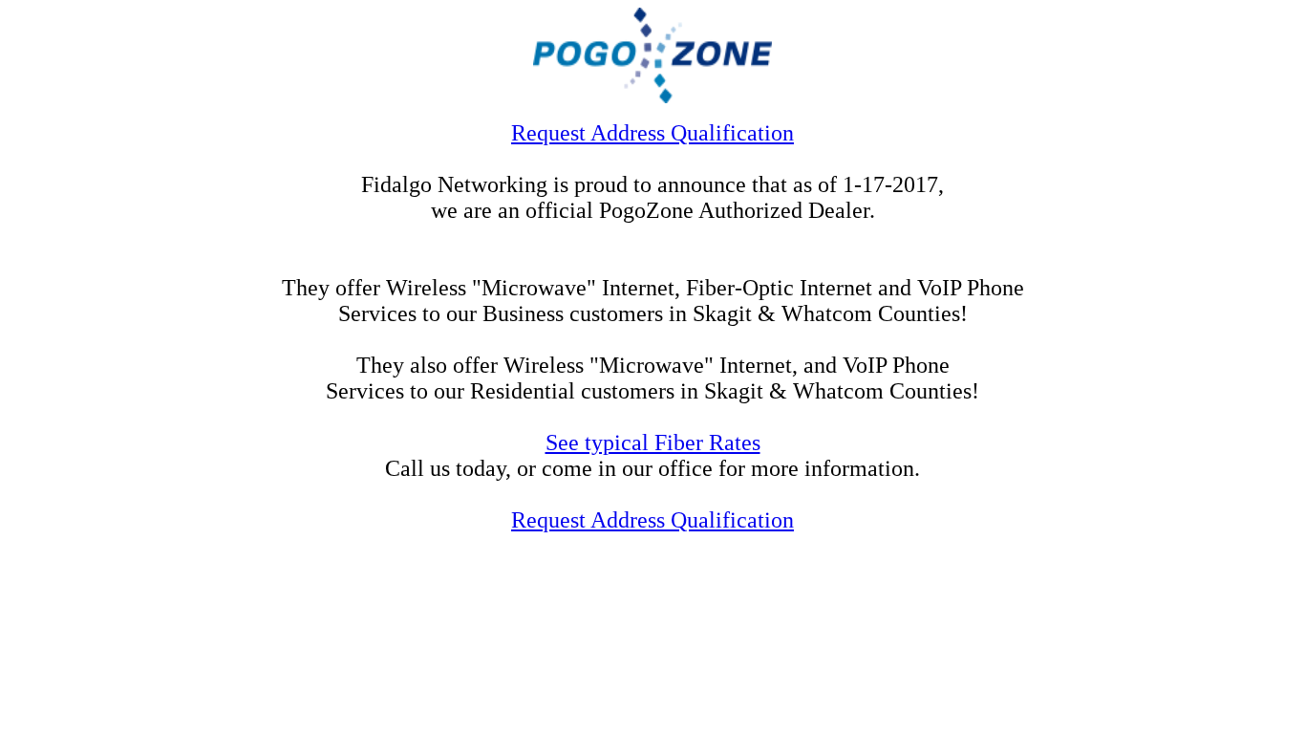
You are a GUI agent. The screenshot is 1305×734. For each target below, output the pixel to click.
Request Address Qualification (652, 132)
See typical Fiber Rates (653, 442)
